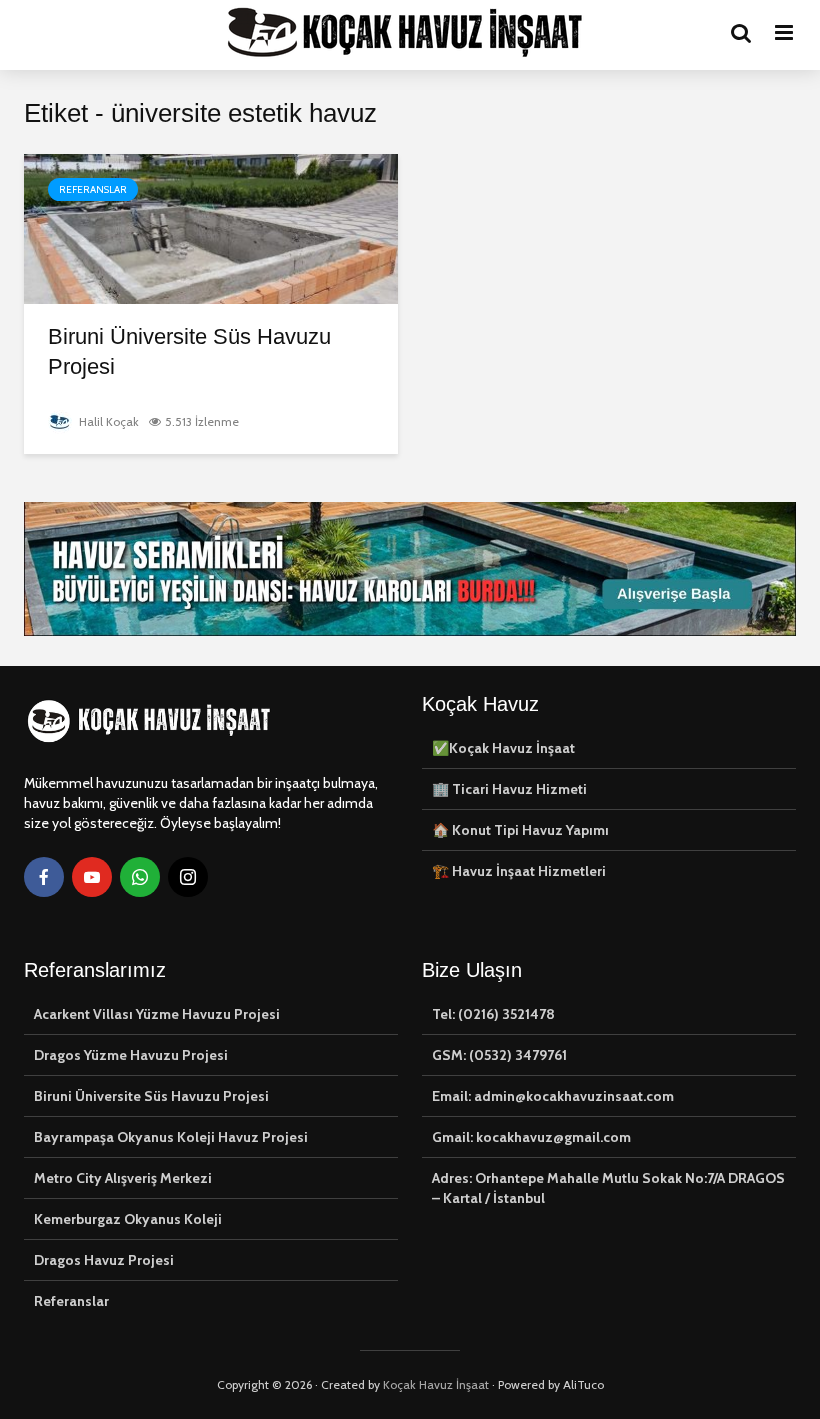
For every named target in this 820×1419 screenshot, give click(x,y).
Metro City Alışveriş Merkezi (123, 1178)
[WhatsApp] (140, 877)
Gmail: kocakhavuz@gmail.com (531, 1137)
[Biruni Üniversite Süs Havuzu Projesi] (211, 227)
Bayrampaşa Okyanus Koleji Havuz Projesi (171, 1137)
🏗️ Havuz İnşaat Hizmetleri (519, 871)
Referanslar (93, 189)
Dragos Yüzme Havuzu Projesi (131, 1055)
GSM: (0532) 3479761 (499, 1055)
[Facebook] (44, 877)
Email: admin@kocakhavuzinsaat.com (553, 1096)
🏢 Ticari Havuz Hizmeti (509, 789)
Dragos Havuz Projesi (104, 1260)
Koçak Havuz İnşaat (436, 1384)
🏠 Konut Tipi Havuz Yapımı (520, 830)
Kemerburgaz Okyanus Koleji (128, 1219)
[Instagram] (188, 877)
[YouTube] (92, 877)
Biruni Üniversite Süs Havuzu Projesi (189, 351)
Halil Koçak (107, 421)
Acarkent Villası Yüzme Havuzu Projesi (157, 1014)
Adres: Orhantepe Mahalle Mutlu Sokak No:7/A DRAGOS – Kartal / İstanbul (608, 1188)
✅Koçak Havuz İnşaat (503, 748)
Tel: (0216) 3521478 (493, 1014)
